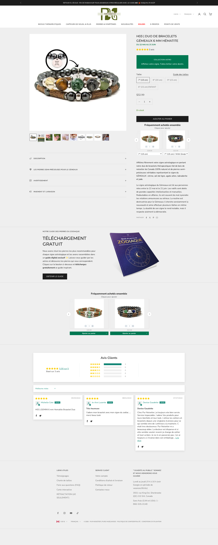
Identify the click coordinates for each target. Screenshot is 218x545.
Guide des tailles (180, 74)
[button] (142, 49)
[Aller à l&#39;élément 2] (41, 138)
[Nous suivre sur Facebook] (58, 513)
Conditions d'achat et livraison (109, 480)
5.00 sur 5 (64, 368)
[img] (41, 398)
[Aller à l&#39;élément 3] (49, 137)
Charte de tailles (64, 480)
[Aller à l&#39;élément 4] (57, 137)
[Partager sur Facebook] (146, 218)
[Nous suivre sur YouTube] (71, 513)
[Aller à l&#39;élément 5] (65, 137)
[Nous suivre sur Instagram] (64, 513)
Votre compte (101, 476)
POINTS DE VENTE (172, 24)
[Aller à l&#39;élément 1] (33, 137)
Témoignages (63, 476)
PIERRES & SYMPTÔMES (106, 24)
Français (188, 14)
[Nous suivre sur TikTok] (77, 513)
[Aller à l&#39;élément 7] (81, 137)
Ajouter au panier (162, 119)
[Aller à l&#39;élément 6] (73, 137)
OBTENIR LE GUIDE (54, 276)
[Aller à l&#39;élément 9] (97, 137)
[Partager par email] (157, 218)
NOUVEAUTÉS (127, 24)
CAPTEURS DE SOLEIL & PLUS (78, 24)
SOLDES (141, 24)
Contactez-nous (102, 489)
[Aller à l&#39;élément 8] (89, 137)
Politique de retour (104, 485)
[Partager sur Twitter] (150, 218)
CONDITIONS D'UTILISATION (151, 521)
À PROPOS (154, 24)
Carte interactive (64, 489)
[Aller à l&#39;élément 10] (105, 137)
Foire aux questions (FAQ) (68, 485)
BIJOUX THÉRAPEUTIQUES (49, 24)
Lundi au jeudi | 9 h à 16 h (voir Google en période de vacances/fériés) (147, 485)
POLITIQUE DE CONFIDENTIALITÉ (128, 521)
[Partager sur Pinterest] (153, 218)
